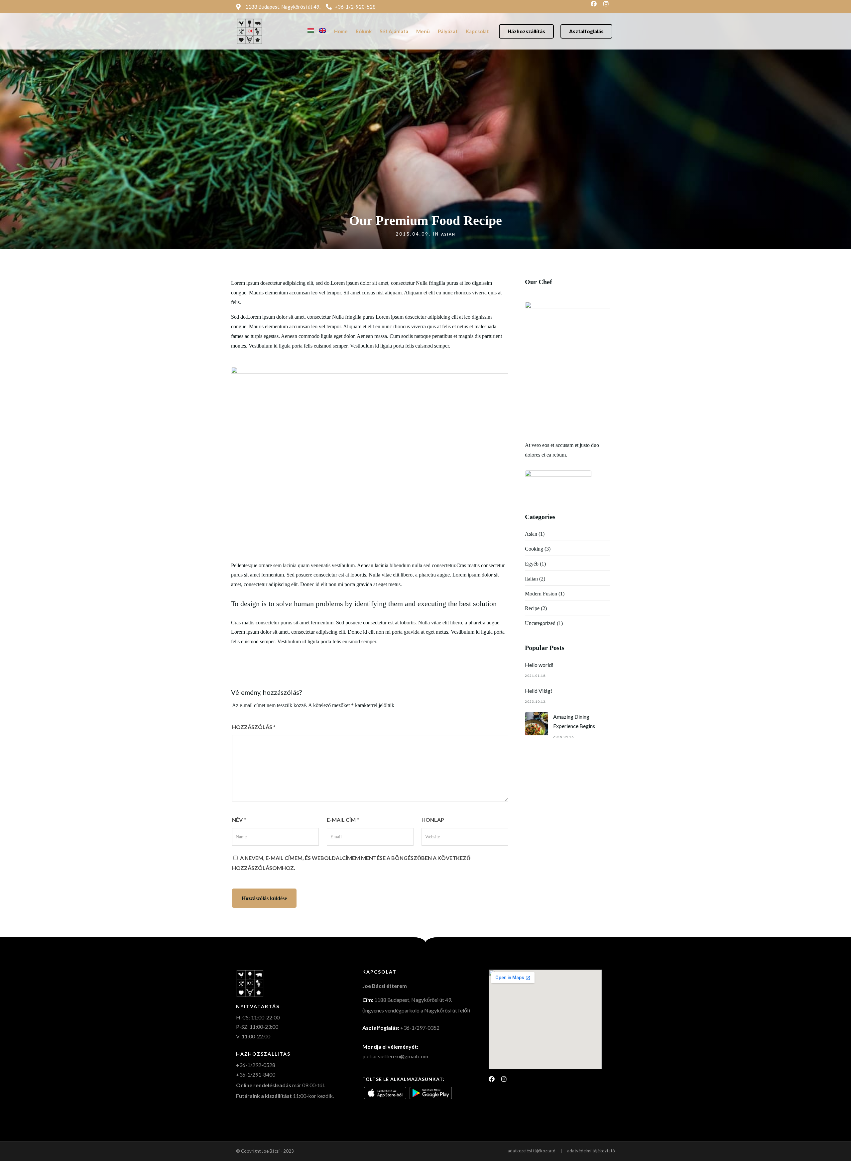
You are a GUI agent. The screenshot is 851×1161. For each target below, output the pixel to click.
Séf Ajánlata (394, 31)
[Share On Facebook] (15, 1146)
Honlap (433, 819)
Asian (448, 234)
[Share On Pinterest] (37, 1146)
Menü (423, 31)
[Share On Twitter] (26, 1146)
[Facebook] (597, 7)
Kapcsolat (477, 31)
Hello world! (539, 665)
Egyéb (532, 564)
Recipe (532, 608)
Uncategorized (540, 623)
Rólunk (364, 31)
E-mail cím (343, 819)
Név (239, 819)
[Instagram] (609, 7)
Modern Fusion (541, 593)
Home (341, 31)
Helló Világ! (538, 690)
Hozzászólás (254, 727)
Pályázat (448, 31)
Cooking (534, 549)
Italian (531, 578)
